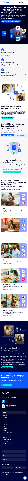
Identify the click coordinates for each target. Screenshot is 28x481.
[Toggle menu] (25, 2)
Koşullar (3, 472)
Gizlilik (6, 472)
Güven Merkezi (9, 472)
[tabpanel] (14, 155)
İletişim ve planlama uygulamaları (12, 172)
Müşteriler (4, 417)
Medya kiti (4, 437)
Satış (3, 455)
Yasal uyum (3, 474)
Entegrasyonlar (5, 424)
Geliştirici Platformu (6, 439)
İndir (3, 451)
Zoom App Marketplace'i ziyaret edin (11, 21)
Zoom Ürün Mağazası (6, 445)
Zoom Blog (4, 415)
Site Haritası (22, 474)
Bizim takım (4, 419)
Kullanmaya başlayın (7, 367)
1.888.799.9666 (13, 397)
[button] (25, 478)
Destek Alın (4, 460)
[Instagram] (14, 464)
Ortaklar (4, 426)
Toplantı (20, 2)
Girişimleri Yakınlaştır (6, 443)
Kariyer (3, 422)
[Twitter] (5, 464)
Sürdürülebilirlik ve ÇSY (7, 432)
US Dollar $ (18, 467)
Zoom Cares (5, 435)
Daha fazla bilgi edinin (7, 117)
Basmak (4, 430)
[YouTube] (8, 464)
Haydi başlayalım (6, 385)
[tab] (7, 135)
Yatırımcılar (4, 428)
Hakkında (4, 412)
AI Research (5, 441)
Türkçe (4, 467)
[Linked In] (2, 464)
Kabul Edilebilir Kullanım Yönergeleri (18, 472)
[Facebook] (11, 464)
